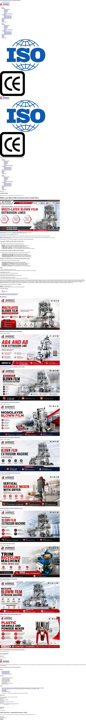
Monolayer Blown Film (7, 15)
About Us (3, 8)
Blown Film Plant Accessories (6, 18)
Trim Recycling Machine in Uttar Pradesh (8, 578)
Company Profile (6, 9)
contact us (19, 284)
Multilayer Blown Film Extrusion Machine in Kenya (10, 614)
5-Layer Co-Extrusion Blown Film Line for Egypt (10, 472)
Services (3, 19)
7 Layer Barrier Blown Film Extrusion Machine (10, 402)
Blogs (3, 172)
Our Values (6, 163)
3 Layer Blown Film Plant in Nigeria (7, 543)
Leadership (5, 11)
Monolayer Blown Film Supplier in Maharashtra (10, 437)
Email (1, 656)
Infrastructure (6, 10)
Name (1, 655)
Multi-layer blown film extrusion (5, 237)
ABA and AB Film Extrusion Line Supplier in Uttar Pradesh (12, 366)
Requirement (2, 707)
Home (3, 7)
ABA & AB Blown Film (8, 16)
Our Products (4, 14)
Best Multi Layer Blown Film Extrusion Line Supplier (11, 331)
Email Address (2, 717)
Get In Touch (4, 21)
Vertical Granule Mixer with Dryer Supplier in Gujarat (11, 508)
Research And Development (8, 13)
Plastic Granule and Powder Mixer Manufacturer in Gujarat (12, 649)
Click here (6, 288)
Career (5, 12)
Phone (1, 702)
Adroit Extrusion (3, 232)
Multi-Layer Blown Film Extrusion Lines (20, 232)
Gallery (3, 171)
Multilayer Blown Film (7, 17)
